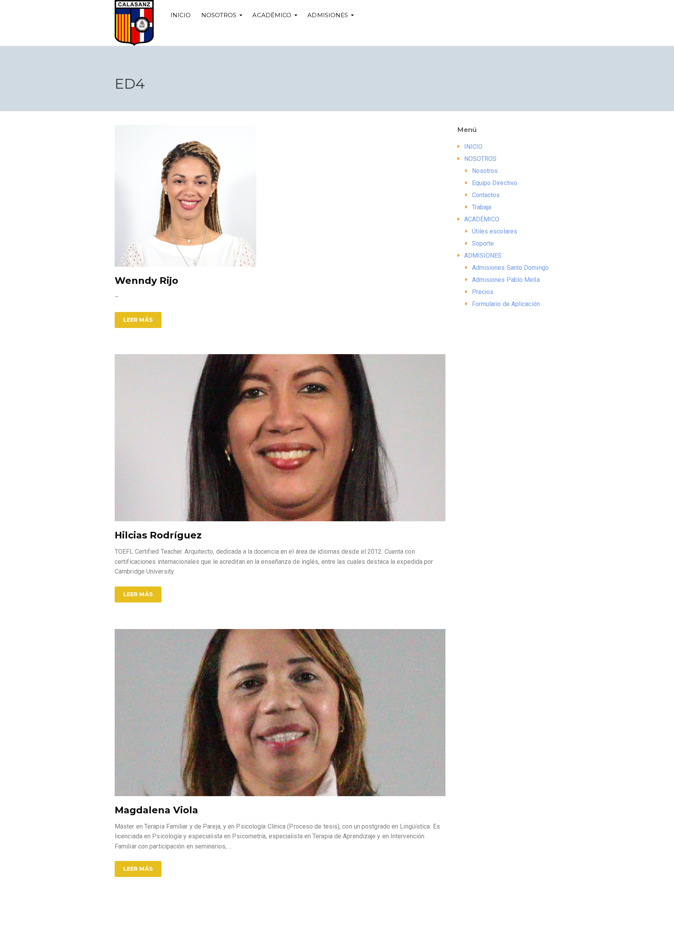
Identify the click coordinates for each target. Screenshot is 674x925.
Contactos (486, 195)
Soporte (483, 243)
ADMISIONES (327, 15)
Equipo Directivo (495, 183)
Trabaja (481, 207)
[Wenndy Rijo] (185, 195)
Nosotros (485, 171)
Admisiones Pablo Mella (506, 279)
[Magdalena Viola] (280, 712)
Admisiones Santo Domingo (510, 267)
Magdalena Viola (156, 810)
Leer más (138, 319)
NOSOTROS (219, 15)
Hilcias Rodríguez (158, 535)
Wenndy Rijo (146, 280)
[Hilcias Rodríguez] (280, 437)
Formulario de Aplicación (506, 304)
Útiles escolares (495, 231)
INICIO (180, 15)
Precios (483, 292)
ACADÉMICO (271, 15)
